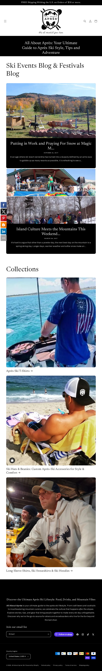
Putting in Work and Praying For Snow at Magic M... (50, 146)
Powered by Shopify (32, 665)
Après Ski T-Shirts (18, 371)
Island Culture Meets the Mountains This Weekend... (51, 231)
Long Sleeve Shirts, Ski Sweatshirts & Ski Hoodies (38, 571)
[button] (5, 21)
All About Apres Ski (18, 665)
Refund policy (46, 665)
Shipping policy (84, 665)
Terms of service (70, 665)
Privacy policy (58, 665)
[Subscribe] (48, 634)
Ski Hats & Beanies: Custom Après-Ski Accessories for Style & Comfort (45, 471)
